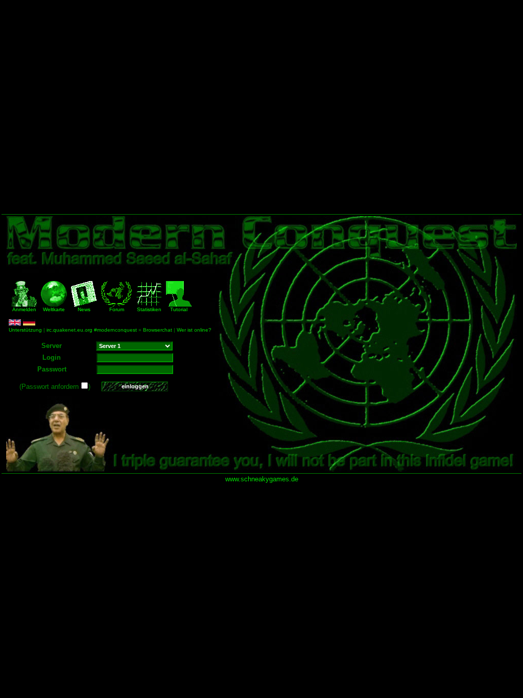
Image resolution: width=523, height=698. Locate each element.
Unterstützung (25, 330)
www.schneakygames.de (261, 479)
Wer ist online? (194, 330)
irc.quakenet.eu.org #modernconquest (91, 330)
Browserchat (157, 330)
